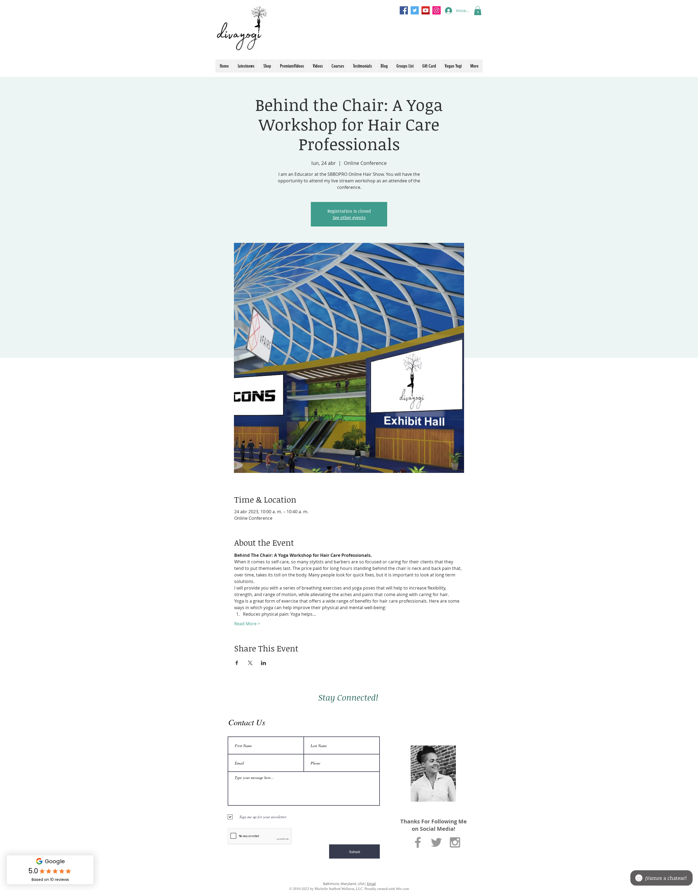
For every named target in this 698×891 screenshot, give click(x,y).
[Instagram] (436, 10)
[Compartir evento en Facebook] (236, 663)
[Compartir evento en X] (250, 663)
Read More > (247, 624)
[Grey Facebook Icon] (418, 842)
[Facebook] (404, 10)
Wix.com (402, 889)
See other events (349, 218)
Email (371, 883)
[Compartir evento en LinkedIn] (263, 663)
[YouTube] (426, 10)
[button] (478, 10)
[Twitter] (415, 10)
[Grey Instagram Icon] (455, 842)
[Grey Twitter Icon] (436, 842)
